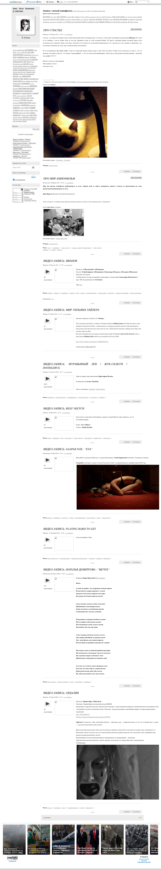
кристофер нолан (60, 397)
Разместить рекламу (144, 862)
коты (24, 81)
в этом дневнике (19, 180)
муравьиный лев (71, 397)
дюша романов (102, 293)
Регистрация (32, 2)
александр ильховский (122, 293)
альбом (34, 60)
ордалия (81, 807)
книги (19, 81)
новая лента (106, 438)
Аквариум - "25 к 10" (20, 156)
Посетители (28, 199)
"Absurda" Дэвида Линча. (97, 389)
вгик (77, 293)
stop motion (68, 438)
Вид (132, 2)
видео (26, 64)
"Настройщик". (101, 578)
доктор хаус (21, 72)
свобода (25, 105)
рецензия (15, 103)
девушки (33, 68)
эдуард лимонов (23, 119)
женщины (30, 74)
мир (49, 247)
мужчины (91, 558)
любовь (16, 86)
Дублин (33, 57)
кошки (28, 81)
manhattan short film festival (79, 558)
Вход (40, 2)
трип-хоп (22, 113)
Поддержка (129, 2)
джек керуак (65, 247)
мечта (71, 682)
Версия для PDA (144, 859)
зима (20, 76)
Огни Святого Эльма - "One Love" (24, 143)
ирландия (26, 76)
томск (49, 438)
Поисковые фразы (30, 200)
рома (21, 103)
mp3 (15, 55)
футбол (33, 115)
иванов (83, 293)
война (29, 66)
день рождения (20, 70)
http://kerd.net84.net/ (83, 714)
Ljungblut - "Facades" (63, 160)
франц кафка (26, 115)
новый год (61, 22)
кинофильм (33, 79)
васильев (49, 293)
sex (14, 57)
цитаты (26, 117)
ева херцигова (91, 517)
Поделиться (136, 171)
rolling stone (35, 55)
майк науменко (25, 86)
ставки (32, 107)
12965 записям (80, 11)
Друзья (21, 8)
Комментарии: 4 (26, 157)
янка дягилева (17, 121)
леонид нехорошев (135, 293)
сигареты (33, 105)
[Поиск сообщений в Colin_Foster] (33, 177)
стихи (16, 110)
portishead (27, 55)
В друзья (27, 37)
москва (23, 88)
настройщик (78, 682)
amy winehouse (19, 50)
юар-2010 (32, 119)
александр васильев (25, 59)
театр (36, 110)
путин (23, 100)
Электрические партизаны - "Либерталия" (22, 147)
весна (21, 64)
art (26, 50)
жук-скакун (94, 397)
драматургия (30, 72)
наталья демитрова (63, 682)
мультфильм (18, 91)
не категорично (53, 165)
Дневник (136, 29)
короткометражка (91, 293)
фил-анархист (123, 22)
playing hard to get (52, 558)
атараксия (45, 249)
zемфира (21, 57)
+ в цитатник (68, 34)
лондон (32, 83)
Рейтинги (51, 2)
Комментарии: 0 (25, 141)
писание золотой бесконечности (81, 247)
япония (24, 121)
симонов (72, 293)
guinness (19, 52)
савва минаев (88, 438)
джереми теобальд (83, 397)
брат (32, 62)
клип (15, 81)
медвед (33, 86)
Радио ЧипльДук (61, 238)
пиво (27, 98)
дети (30, 70)
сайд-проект (97, 247)
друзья (16, 74)
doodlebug (102, 397)
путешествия (16, 100)
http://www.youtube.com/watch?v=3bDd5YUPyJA (92, 342)
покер (32, 98)
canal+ (98, 517)
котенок (49, 517)
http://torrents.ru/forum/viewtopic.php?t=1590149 (94, 717)
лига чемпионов (84, 19)
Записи (15, 8)
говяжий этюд (97, 438)
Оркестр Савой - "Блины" (22, 139)
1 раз (52, 299)
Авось (61, 2)
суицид (21, 110)
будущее (16, 64)
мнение (16, 89)
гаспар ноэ (65, 517)
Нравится (127, 171)
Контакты (144, 860)
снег (22, 108)
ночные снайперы (21, 96)
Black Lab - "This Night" (21, 152)
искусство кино (21, 78)
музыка (31, 88)
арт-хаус (49, 807)
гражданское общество (19, 68)
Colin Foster (14, 11)
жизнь (15, 76)
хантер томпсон (17, 117)
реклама (30, 100)
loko (32, 52)
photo (20, 54)
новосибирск (27, 93)
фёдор (28, 113)
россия (27, 102)
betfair (31, 50)
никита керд (89, 807)
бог (25, 62)
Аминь (27, 57)
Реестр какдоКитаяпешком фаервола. (86, 82)
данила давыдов (78, 438)
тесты (16, 113)
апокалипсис (18, 62)
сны (26, 107)
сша (31, 110)
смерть (16, 107)
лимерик (26, 83)
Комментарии (29, 8)
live (28, 52)
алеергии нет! (106, 517)
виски (20, 66)
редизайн (53, 249)
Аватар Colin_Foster (25, 25)
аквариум (15, 59)
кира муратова (51, 682)
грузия (28, 68)
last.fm (24, 52)
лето (32, 81)
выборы (34, 66)
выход (64, 807)
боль (29, 62)
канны (71, 517)
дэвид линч (23, 74)
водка (25, 66)
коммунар (111, 293)
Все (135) (36, 129)
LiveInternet (16, 2)
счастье (26, 110)
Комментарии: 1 (26, 154)
